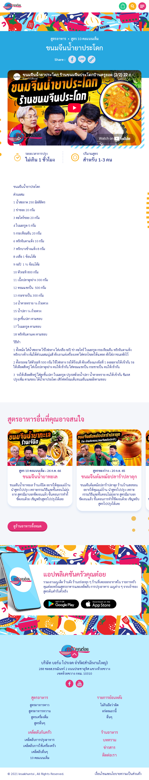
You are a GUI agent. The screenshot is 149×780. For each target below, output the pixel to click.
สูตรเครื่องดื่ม (39, 717)
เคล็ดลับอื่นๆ (39, 752)
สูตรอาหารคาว (39, 705)
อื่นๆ (109, 717)
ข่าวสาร (109, 747)
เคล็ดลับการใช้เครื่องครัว (39, 746)
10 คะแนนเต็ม (39, 758)
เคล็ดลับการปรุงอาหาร (40, 740)
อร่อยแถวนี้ (109, 711)
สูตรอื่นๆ (39, 723)
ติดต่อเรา (109, 754)
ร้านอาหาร (109, 732)
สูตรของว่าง (101, 471)
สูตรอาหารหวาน (40, 711)
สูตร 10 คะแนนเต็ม (31, 471)
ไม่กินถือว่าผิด (109, 705)
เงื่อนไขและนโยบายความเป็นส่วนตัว (118, 774)
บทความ (109, 739)
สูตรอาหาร (58, 38)
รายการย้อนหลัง (109, 697)
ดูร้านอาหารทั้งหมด (27, 526)
